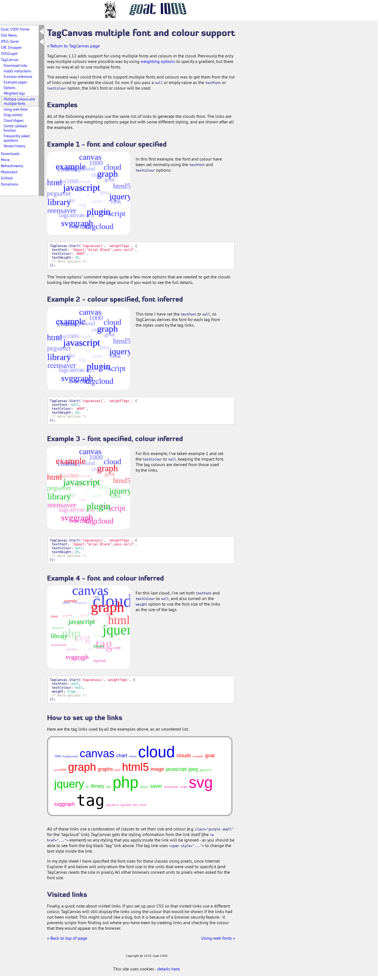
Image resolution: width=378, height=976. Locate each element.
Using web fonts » (218, 938)
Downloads (10, 153)
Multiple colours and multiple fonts (19, 101)
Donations (9, 184)
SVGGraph (9, 53)
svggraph (64, 804)
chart (121, 755)
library (97, 786)
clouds (184, 755)
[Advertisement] (263, 110)
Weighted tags (14, 93)
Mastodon (9, 171)
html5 (135, 767)
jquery (69, 784)
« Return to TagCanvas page (73, 46)
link (108, 786)
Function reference (18, 76)
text (135, 804)
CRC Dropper (11, 47)
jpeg (193, 769)
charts (132, 756)
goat (210, 755)
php (125, 782)
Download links (15, 65)
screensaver (171, 786)
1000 (57, 756)
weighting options (158, 61)
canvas (97, 753)
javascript (176, 769)
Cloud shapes (14, 120)
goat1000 (60, 769)
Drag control (13, 115)
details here (168, 969)
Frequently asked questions (17, 138)
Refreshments (12, 165)
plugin (144, 786)
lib (87, 786)
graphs (105, 769)
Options (9, 87)
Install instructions (17, 71)
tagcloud (125, 804)
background (70, 756)
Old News (9, 35)
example (198, 756)
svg (201, 782)
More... (6, 159)
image (157, 769)
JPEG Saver (10, 41)
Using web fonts (16, 109)
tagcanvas (112, 804)
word (142, 804)
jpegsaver (206, 769)
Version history (14, 146)
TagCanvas (10, 59)
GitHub (7, 178)
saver (156, 786)
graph (82, 767)
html (117, 769)
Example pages (15, 82)
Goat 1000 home (15, 29)
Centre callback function (15, 128)
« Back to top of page (67, 938)
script (183, 786)
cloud (156, 752)
